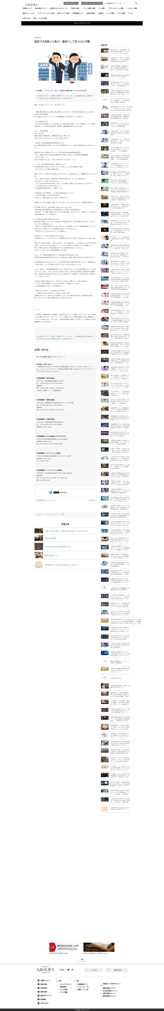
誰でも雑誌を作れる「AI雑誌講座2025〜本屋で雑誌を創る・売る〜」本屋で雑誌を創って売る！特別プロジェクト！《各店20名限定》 (119, 336)
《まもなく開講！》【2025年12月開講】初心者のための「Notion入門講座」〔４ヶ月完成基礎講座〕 (119, 157)
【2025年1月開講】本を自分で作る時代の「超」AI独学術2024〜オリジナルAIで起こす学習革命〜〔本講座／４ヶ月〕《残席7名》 (119, 474)
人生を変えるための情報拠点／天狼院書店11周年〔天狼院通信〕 (119, 588)
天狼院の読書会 (90, 13)
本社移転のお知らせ (116, 678)
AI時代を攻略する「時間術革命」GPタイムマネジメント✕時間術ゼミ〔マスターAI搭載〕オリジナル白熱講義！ (119, 556)
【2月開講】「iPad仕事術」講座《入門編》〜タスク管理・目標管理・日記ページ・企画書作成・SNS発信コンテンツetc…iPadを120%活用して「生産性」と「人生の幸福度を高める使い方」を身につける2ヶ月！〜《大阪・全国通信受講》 (119, 702)
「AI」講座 (101, 8)
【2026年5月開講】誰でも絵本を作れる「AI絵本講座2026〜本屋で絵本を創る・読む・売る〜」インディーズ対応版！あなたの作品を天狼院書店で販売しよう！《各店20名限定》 (119, 92)
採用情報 (43, 999)
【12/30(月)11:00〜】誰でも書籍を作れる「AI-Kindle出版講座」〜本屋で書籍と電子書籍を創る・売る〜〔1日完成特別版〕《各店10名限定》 (119, 515)
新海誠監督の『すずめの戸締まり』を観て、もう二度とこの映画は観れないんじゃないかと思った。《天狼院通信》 (119, 727)
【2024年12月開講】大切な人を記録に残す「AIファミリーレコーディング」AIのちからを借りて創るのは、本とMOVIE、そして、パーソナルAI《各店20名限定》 (119, 523)
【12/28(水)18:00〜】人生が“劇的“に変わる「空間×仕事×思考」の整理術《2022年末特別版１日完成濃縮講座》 (119, 751)
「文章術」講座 (74, 8)
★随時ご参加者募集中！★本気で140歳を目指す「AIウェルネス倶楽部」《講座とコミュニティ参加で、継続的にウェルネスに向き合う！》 (119, 344)
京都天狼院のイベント (109, 993)
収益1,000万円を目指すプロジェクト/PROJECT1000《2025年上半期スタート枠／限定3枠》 (119, 434)
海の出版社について (41, 8)
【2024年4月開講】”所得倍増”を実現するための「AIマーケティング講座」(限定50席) (119, 645)
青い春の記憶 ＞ (92, 500)
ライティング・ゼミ (83, 987)
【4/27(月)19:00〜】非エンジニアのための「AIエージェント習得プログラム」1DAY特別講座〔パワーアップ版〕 (119, 84)
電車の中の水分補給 (50, 538)
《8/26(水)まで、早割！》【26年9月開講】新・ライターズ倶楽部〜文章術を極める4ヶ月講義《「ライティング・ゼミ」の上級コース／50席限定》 (119, 59)
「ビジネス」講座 (131, 8)
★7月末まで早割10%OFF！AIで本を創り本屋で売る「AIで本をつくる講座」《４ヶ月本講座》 (119, 401)
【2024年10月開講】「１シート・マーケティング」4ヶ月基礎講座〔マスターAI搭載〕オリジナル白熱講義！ (119, 548)
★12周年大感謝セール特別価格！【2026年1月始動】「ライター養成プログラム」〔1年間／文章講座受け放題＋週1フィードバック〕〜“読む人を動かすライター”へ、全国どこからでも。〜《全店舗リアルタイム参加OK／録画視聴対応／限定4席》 (119, 214)
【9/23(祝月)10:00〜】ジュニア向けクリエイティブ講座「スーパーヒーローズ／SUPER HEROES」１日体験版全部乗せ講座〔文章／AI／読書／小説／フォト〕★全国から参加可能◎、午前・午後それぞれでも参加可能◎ (125, 621)
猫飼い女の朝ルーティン (52, 555)
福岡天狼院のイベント (109, 996)
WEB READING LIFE (71, 3)
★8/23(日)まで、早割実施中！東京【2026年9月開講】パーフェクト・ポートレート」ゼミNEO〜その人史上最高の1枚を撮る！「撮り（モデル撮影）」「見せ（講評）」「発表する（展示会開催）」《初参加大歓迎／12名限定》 (119, 51)
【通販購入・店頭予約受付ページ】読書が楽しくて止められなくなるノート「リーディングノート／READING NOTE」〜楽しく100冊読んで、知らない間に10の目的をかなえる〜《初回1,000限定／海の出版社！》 (119, 735)
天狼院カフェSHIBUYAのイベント (110, 984)
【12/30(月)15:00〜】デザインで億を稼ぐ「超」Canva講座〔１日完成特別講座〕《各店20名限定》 (119, 507)
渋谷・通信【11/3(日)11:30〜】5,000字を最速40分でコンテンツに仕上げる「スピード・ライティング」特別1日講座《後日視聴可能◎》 (119, 540)
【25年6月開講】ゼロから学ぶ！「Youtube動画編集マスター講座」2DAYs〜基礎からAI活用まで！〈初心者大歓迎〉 (119, 320)
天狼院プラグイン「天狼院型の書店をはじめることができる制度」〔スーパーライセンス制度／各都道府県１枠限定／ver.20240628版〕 (119, 605)
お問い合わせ (27, 18)
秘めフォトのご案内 (64, 13)
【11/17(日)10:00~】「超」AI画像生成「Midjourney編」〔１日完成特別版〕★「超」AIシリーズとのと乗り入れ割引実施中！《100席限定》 (119, 531)
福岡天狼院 (43, 992)
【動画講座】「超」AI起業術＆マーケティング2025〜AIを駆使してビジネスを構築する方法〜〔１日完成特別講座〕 (119, 409)
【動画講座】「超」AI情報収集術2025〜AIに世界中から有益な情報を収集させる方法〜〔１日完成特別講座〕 (119, 426)
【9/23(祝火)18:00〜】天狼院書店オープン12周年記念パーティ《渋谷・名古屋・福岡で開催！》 (119, 230)
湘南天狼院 (43, 984)
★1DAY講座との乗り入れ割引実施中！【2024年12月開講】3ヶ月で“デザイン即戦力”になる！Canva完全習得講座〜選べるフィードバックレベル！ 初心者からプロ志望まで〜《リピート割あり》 (119, 499)
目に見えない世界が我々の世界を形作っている (58, 546)
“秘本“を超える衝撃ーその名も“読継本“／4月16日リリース (119, 686)
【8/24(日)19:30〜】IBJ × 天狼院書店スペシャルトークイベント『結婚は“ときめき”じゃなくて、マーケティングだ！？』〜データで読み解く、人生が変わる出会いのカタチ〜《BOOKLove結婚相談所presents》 (119, 271)
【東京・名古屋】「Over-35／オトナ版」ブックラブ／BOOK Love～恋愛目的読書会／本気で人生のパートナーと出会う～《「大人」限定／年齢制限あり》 (119, 450)
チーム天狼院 (63, 989)
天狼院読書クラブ (77, 13)
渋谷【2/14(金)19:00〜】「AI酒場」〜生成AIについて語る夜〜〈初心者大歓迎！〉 (119, 466)
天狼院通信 (63, 987)
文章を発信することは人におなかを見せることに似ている (61, 565)
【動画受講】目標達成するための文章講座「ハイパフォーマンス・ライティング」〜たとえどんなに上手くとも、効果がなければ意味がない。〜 (119, 369)
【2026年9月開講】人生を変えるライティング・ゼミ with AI (119, 76)
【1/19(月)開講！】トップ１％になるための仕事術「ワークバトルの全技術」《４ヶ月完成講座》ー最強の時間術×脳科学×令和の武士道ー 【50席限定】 (119, 149)
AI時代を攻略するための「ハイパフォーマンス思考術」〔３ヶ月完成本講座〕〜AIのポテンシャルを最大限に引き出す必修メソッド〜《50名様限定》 (119, 312)
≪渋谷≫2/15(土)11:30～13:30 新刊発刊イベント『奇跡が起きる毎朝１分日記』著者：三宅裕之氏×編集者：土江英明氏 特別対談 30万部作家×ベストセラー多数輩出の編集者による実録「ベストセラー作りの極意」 (119, 458)
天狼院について (27, 8)
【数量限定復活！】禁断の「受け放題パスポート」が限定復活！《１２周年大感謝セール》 (119, 206)
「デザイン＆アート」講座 (115, 8)
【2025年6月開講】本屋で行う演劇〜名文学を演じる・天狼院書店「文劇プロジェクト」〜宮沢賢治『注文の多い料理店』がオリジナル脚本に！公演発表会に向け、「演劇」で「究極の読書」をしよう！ (119, 352)
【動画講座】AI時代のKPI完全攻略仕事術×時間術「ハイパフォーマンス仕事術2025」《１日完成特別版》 (119, 295)
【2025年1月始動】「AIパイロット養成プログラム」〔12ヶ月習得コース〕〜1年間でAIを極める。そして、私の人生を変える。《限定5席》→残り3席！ (119, 483)
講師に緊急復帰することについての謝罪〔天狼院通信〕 (119, 662)
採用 (35, 18)
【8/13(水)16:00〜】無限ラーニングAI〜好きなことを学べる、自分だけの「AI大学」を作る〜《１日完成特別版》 (119, 263)
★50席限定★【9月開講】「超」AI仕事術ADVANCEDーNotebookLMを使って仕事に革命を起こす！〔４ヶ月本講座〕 (119, 255)
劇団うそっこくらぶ (29, 13)
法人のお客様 (43, 18)
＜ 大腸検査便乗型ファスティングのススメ (45, 500)
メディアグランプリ (55, 514)
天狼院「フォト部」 (83, 989)
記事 (63, 514)
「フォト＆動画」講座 (88, 8)
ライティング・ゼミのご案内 (46, 13)
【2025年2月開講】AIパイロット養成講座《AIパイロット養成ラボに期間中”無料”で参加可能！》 (119, 491)
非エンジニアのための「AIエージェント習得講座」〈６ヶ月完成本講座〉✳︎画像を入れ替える (119, 100)
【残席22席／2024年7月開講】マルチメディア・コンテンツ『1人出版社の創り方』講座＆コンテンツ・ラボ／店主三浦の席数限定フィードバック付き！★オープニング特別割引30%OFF (119, 629)
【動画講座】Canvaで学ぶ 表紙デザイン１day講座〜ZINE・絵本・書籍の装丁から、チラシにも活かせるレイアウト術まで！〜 (119, 328)
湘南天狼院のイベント (109, 988)
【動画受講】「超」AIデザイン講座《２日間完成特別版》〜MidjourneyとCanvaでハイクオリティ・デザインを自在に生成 (119, 222)
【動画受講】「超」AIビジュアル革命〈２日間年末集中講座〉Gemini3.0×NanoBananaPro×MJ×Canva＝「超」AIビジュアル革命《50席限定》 (121, 108)
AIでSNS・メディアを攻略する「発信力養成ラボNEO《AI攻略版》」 (119, 238)
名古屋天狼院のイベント (110, 991)
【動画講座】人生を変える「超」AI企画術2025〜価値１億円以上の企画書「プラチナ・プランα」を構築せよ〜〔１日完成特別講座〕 (119, 417)
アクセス (130, 13)
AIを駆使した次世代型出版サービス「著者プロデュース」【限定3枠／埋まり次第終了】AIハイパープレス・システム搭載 (119, 173)
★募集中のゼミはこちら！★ (58, 8)
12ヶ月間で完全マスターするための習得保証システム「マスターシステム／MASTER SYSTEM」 (119, 637)
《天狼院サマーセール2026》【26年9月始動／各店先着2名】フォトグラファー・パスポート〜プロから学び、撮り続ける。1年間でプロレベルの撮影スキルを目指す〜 (119, 776)
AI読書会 (100, 13)
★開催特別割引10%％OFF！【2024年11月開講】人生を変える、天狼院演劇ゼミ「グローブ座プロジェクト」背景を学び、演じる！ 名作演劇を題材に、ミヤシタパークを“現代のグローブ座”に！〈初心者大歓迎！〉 (119, 580)
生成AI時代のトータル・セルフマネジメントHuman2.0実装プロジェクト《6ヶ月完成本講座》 (119, 124)
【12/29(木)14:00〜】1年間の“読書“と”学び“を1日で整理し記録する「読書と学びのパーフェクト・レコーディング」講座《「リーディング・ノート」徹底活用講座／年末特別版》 (119, 743)
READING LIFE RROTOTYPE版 (92, 3)
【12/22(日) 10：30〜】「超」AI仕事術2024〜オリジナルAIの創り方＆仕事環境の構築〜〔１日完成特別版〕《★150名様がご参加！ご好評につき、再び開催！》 (119, 572)
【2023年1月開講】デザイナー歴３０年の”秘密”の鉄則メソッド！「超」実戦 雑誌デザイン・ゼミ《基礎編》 (119, 710)
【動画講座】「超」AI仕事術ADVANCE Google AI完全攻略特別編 (119, 133)
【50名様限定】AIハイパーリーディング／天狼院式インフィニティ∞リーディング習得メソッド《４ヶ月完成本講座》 (119, 165)
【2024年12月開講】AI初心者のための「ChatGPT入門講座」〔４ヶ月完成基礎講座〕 (119, 564)
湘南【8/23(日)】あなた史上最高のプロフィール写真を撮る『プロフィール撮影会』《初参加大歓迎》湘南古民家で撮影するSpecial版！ (119, 792)
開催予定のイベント (113, 3)
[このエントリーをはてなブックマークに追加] (50, 492)
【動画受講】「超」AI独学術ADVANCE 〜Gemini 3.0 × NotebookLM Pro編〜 (119, 141)
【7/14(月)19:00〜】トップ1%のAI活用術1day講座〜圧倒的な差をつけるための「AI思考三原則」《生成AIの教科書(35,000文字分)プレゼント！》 (119, 279)
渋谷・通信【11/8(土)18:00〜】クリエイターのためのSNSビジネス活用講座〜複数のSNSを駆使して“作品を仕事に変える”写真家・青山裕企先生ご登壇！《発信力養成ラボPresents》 (119, 190)
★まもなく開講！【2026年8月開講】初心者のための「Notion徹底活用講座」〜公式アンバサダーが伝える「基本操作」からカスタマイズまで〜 (119, 784)
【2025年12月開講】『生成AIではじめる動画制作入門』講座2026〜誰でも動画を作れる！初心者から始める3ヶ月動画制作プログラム (119, 116)
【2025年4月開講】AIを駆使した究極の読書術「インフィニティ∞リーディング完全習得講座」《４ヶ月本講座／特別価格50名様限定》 (119, 442)
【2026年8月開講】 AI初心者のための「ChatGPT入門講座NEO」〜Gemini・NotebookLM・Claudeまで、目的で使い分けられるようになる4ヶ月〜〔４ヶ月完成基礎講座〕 (119, 68)
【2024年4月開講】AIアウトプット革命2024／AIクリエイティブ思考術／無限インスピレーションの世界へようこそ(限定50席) (119, 653)
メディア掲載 (121, 13)
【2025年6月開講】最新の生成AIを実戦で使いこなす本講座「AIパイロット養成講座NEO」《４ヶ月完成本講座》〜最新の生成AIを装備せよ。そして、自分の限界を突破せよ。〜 (119, 360)
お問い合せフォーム (59, 357)
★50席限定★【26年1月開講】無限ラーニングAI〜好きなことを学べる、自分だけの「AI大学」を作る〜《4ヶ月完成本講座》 (119, 247)
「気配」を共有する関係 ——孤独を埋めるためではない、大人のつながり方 (66, 531)
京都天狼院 (43, 988)
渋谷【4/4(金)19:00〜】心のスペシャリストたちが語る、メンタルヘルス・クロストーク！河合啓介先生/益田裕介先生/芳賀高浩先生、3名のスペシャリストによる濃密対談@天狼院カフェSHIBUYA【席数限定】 (119, 385)
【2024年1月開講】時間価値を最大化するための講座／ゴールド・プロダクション (119, 670)
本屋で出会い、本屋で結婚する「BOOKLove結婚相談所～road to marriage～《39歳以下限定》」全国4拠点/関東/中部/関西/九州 (119, 198)
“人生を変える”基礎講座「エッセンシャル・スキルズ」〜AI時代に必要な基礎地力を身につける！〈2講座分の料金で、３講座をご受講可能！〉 (119, 597)
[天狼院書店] (31, 3)
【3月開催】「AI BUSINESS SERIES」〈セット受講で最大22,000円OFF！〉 (119, 393)
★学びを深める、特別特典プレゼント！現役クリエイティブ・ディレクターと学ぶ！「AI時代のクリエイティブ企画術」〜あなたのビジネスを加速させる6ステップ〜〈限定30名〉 (119, 377)
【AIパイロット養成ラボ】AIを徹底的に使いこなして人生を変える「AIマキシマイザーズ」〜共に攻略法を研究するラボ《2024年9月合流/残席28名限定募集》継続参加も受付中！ (119, 613)
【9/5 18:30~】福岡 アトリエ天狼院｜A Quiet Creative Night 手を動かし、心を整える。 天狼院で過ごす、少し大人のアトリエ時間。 (119, 800)
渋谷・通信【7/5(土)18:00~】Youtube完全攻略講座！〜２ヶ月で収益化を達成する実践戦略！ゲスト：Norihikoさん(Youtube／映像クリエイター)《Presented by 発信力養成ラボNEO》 (119, 287)
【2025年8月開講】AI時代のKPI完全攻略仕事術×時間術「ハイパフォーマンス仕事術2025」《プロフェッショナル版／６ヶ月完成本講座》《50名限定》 (119, 304)
